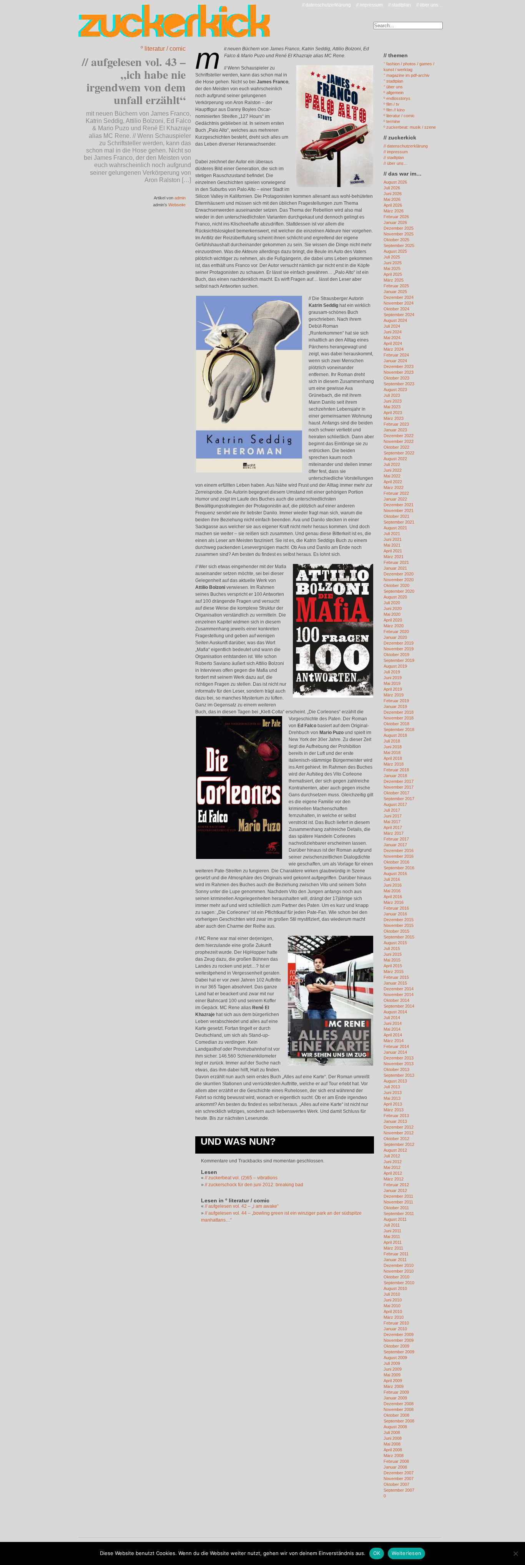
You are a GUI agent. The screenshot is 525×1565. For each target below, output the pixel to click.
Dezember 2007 (399, 1473)
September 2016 (399, 867)
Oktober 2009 (396, 1346)
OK (376, 1553)
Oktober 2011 (396, 1207)
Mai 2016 (392, 891)
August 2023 (395, 389)
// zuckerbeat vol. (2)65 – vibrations (241, 1177)
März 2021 (394, 556)
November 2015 (399, 925)
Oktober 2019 (396, 654)
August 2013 (395, 1081)
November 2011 (398, 1202)
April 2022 (393, 481)
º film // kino (394, 110)
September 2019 (399, 660)
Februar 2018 (396, 770)
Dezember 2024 (399, 297)
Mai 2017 (392, 821)
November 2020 (399, 579)
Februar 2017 (396, 839)
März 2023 (394, 418)
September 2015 (399, 937)
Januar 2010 (395, 1328)
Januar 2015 (395, 983)
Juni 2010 (393, 1300)
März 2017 (394, 833)
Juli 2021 (392, 533)
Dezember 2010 (399, 1265)
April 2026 (393, 205)
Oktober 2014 (396, 1000)
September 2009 (399, 1351)
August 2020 (395, 597)
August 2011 (395, 1219)
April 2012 (393, 1173)
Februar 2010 (396, 1323)
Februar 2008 (396, 1461)
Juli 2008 (392, 1432)
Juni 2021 (393, 539)
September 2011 (399, 1213)
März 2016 (394, 902)
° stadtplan (393, 81)
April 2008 (393, 1449)
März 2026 (394, 211)
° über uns (393, 87)
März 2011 (393, 1248)
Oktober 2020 (396, 585)
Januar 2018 (395, 775)
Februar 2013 (396, 1115)
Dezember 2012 (399, 1127)
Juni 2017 (393, 816)
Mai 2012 (392, 1167)
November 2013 (399, 1063)
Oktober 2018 (396, 723)
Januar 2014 (395, 1052)
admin (180, 198)
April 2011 (393, 1242)
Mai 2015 (392, 960)
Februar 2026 (396, 216)
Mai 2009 (392, 1375)
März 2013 (394, 1109)
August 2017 (395, 804)
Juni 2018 (393, 746)
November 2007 (399, 1478)
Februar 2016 (396, 908)
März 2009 (394, 1386)
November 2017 (399, 787)
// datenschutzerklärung (326, 5)
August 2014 (395, 1012)
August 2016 (395, 873)
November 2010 (399, 1271)
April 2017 (393, 827)
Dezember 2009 (399, 1334)
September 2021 (399, 522)
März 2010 (394, 1317)
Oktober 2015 (396, 931)
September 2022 (399, 453)
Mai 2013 (392, 1098)
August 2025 (395, 251)
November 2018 (399, 718)
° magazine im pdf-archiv (407, 75)
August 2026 (395, 182)
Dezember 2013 (399, 1058)
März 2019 (394, 695)
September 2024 (399, 314)
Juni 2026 (393, 193)
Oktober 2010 (396, 1277)
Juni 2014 (393, 1023)
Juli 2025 (392, 257)
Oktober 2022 (396, 447)
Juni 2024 (393, 332)
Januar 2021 (395, 568)
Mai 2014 (392, 1029)
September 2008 (399, 1421)
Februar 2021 (396, 562)
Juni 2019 (393, 677)
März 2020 (394, 625)
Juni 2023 (393, 401)
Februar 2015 (396, 977)
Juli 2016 (392, 879)
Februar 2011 (396, 1254)
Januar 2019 (395, 706)
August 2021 (395, 528)
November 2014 (399, 994)
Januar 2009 (395, 1398)
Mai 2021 (392, 545)
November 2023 (399, 372)
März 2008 (394, 1455)
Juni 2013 (393, 1092)
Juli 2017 (392, 810)
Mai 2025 (392, 268)
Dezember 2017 (399, 781)
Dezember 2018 (399, 712)
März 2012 (394, 1179)
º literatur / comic (163, 48)
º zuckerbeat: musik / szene (410, 127)
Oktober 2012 (396, 1138)
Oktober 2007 (396, 1484)
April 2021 (393, 551)
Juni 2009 (393, 1369)
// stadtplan (399, 5)
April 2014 (393, 1035)
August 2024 (395, 320)
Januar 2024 (395, 360)
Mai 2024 (392, 337)
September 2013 (399, 1075)
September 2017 (399, 798)
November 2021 (399, 510)
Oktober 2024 (396, 309)
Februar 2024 (396, 355)
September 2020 (399, 591)
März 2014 (394, 1040)
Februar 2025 (396, 285)
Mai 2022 (392, 476)
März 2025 (394, 280)
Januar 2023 (395, 430)
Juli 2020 (392, 602)
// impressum (369, 5)
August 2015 (395, 942)
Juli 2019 (392, 672)
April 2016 (393, 896)
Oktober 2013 (396, 1069)
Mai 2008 (392, 1444)
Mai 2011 (392, 1236)
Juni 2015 (393, 954)
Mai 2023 (392, 407)
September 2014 (399, 1006)
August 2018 (395, 735)
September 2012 (399, 1144)
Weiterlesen (406, 1553)
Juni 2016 (393, 885)
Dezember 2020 (399, 574)
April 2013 (393, 1104)
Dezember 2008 (399, 1403)
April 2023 (393, 412)
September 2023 (399, 383)
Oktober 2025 (396, 239)
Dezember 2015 (399, 919)
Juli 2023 (392, 395)
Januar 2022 (395, 499)
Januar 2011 (395, 1259)
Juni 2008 (393, 1438)
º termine (392, 121)
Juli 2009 (392, 1363)
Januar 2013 (395, 1121)
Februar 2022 (396, 493)
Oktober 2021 (396, 516)
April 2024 (393, 343)
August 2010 (395, 1288)
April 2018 (393, 758)
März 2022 (394, 487)
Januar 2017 (395, 844)
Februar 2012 (396, 1184)
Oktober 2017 (396, 793)
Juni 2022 (393, 470)
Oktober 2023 (396, 378)
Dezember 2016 (399, 850)
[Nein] (515, 1553)
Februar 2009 (396, 1392)
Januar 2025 (395, 291)
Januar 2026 (395, 222)
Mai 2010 (392, 1305)
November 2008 (399, 1409)
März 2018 (394, 764)
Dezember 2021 (399, 504)
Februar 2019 (396, 700)
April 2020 (393, 620)
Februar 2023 (396, 424)
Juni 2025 (393, 262)
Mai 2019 (392, 683)
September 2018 (399, 729)
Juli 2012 (392, 1156)
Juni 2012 (393, 1161)
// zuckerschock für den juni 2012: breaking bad (254, 1184)
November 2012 (399, 1133)
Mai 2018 (392, 752)
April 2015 (393, 965)
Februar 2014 (396, 1046)
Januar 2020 (395, 637)
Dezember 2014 (399, 988)
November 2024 (399, 303)
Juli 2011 (392, 1225)
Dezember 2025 (399, 228)
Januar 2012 (395, 1190)
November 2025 (399, 234)
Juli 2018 (392, 741)
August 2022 (395, 458)
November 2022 (399, 441)
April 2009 (393, 1380)
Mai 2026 (392, 199)
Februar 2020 (396, 631)
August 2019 (395, 666)
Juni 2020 (393, 608)
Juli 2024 (392, 326)
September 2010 (399, 1282)
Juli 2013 (392, 1086)
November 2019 (399, 649)
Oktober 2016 (396, 862)
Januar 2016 (395, 914)
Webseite (177, 204)
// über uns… (429, 5)
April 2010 (393, 1311)
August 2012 (395, 1150)
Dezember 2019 (399, 643)
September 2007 (399, 1490)
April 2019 (393, 689)
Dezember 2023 (399, 366)
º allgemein (394, 92)
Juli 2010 (392, 1294)
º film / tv (391, 104)
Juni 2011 (392, 1230)
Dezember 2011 (398, 1196)
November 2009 (399, 1340)
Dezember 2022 (399, 435)
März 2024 (394, 349)
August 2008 (395, 1426)
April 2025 (393, 274)
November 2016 (399, 856)
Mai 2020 (392, 614)
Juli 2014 (392, 1017)
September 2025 (399, 245)
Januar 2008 (395, 1467)
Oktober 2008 (396, 1415)
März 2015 (394, 971)
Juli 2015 (392, 948)
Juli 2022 (392, 464)
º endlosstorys (397, 98)
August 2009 (395, 1357)
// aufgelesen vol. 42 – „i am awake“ (242, 1206)
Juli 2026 (392, 188)
